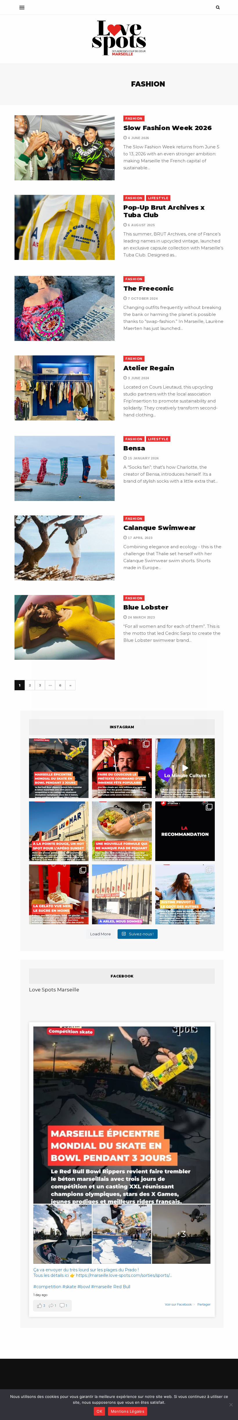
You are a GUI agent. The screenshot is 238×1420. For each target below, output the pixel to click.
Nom (99, 708)
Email (153, 708)
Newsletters (55, 735)
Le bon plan (56, 754)
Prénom (50, 708)
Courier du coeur (61, 746)
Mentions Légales (127, 1411)
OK (99, 1411)
